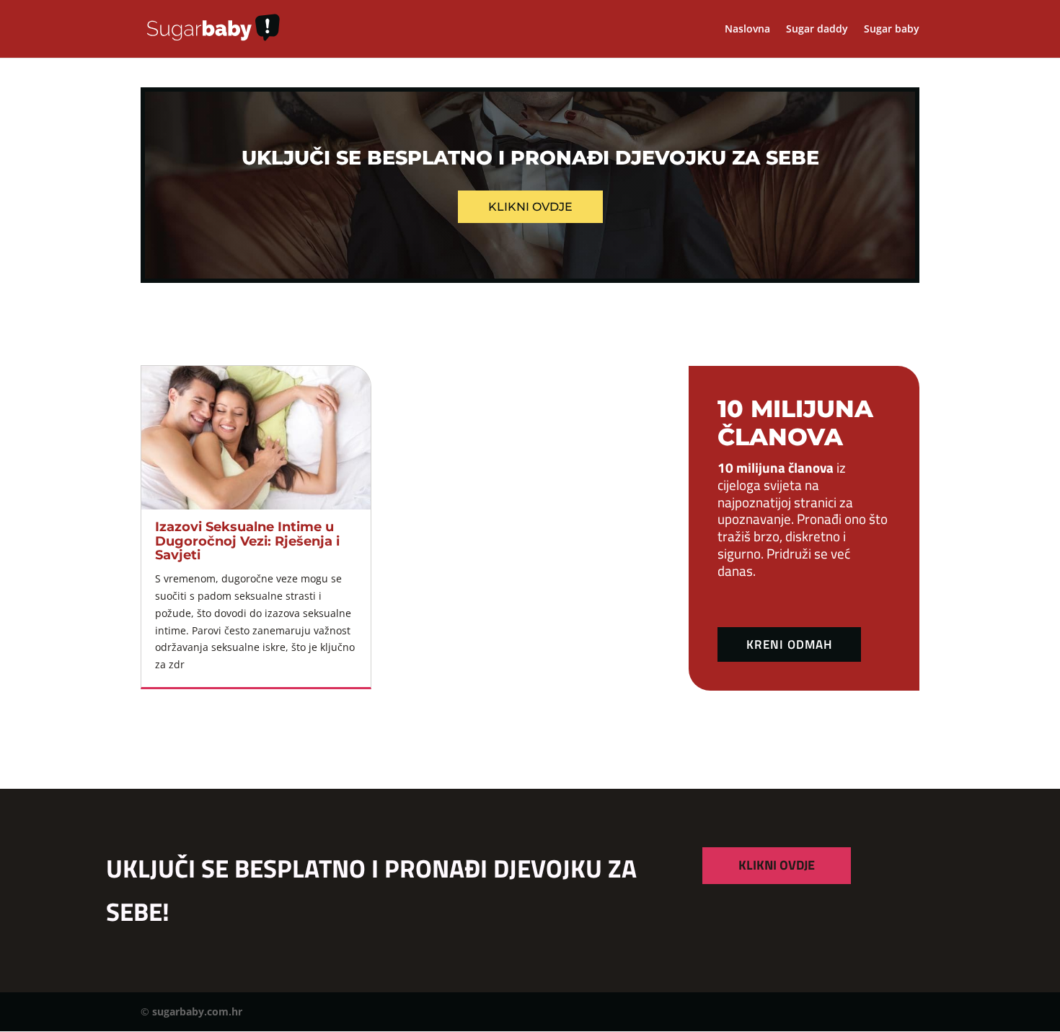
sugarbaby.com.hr (197, 1011)
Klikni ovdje (530, 207)
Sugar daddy (817, 29)
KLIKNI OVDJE (776, 865)
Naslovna (747, 29)
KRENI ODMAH (789, 644)
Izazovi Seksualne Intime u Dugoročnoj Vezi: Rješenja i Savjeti (247, 541)
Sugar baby (891, 29)
